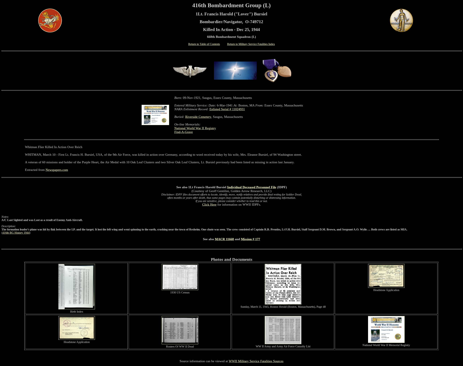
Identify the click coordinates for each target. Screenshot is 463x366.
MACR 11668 (224, 239)
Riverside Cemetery (198, 117)
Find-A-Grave (183, 132)
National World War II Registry (195, 128)
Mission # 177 (250, 239)
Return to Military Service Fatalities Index (251, 44)
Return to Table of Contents (204, 44)
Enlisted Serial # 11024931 (227, 109)
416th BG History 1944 (15, 232)
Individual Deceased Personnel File (251, 187)
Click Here (209, 204)
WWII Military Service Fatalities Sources (256, 361)
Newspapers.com (57, 170)
